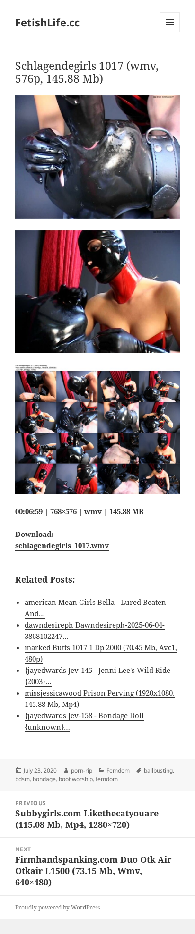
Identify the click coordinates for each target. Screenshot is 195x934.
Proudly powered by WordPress (57, 907)
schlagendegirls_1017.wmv (62, 545)
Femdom (118, 770)
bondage (44, 779)
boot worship (76, 779)
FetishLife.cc (47, 22)
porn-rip (81, 770)
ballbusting (158, 770)
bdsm (22, 779)
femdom (107, 779)
